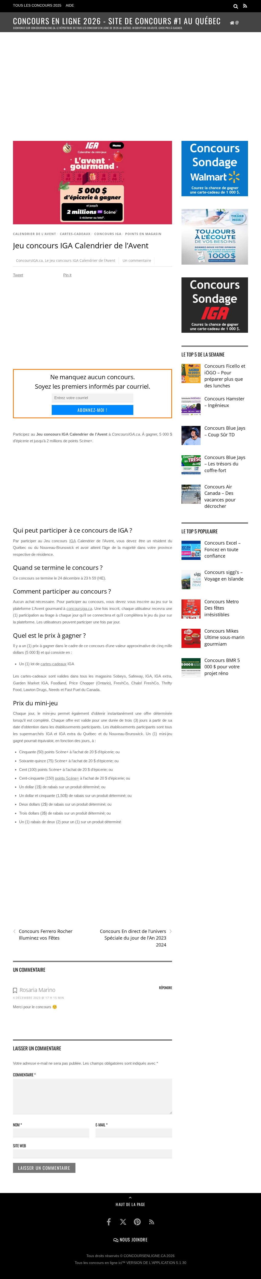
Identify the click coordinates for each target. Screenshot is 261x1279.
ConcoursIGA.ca (29, 260)
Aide (70, 5)
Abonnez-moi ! (92, 410)
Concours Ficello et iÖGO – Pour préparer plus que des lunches (224, 376)
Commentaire (24, 1074)
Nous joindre (133, 1239)
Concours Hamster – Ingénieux (224, 402)
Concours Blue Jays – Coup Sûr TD (224, 431)
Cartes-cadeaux (75, 234)
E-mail (102, 1124)
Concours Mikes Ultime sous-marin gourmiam (224, 637)
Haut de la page (130, 1204)
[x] (123, 1221)
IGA (72, 541)
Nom (17, 1124)
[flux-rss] (152, 1221)
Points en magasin (143, 234)
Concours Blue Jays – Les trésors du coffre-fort (224, 463)
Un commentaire (137, 260)
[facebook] (109, 1221)
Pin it (67, 275)
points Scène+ (67, 778)
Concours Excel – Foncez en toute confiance (222, 549)
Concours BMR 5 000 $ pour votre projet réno (222, 666)
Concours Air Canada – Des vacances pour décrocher (220, 496)
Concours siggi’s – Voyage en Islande (223, 575)
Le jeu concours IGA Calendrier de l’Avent (80, 260)
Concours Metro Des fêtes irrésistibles (221, 608)
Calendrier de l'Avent (34, 234)
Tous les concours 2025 (37, 5)
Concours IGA (107, 234)
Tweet (18, 275)
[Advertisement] (130, 80)
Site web (19, 1145)
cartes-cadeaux (54, 664)
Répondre (165, 987)
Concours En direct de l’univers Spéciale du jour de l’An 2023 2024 (136, 938)
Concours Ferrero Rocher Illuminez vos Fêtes (42, 934)
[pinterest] (137, 1221)
